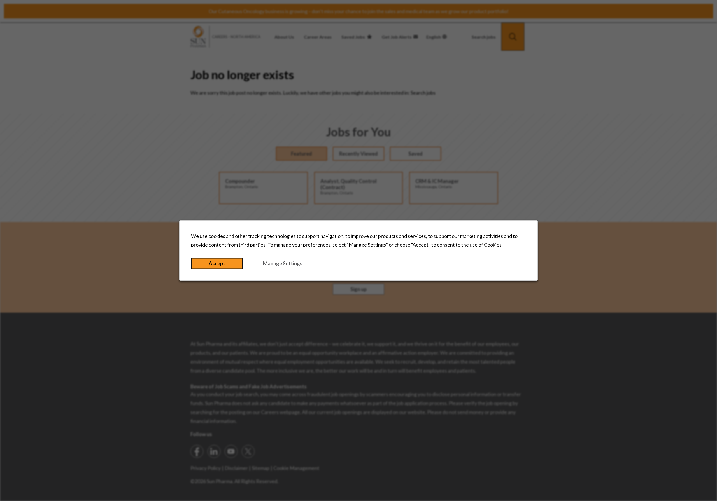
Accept (217, 264)
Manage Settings (282, 264)
